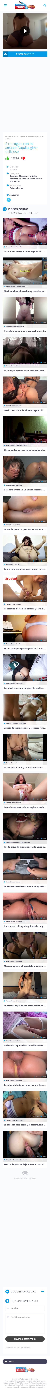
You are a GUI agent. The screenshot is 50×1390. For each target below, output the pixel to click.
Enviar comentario (25, 1339)
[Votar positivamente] (7, 158)
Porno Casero (28, 178)
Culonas (12, 136)
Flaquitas (23, 176)
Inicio (7, 136)
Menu (11, 1361)
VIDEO (25, 54)
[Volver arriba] (44, 1385)
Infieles (33, 176)
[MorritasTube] (25, 5)
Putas (17, 181)
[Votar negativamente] (23, 158)
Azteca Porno (16, 188)
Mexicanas (15, 178)
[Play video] (25, 31)
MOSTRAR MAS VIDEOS (25, 1178)
